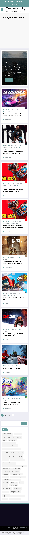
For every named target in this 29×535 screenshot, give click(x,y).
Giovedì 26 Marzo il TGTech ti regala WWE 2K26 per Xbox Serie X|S (13, 152)
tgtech (8, 147)
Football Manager (9, 463)
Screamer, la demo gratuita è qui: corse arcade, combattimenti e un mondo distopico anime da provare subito (12, 114)
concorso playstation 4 (10, 446)
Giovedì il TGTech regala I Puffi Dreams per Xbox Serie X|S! (11, 403)
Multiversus (5, 482)
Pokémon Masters (17, 488)
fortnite (17, 471)
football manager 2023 (8, 471)
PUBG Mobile (5, 492)
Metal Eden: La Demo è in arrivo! (11, 368)
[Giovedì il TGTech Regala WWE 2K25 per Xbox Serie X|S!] (14, 318)
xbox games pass (20, 496)
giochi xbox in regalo (14, 145)
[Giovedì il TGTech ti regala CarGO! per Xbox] (14, 282)
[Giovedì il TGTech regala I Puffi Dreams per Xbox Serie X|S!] (14, 387)
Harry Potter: (5, 477)
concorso (4, 440)
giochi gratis (5, 474)
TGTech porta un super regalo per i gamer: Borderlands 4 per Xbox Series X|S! (13, 226)
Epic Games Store (12, 456)
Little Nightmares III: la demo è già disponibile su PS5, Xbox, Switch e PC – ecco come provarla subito (13, 262)
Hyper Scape (22, 477)
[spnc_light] (27, 10)
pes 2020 (5, 485)
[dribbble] (14, 4)
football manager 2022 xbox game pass (11, 468)
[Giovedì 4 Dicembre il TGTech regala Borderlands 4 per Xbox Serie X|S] (14, 172)
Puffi (10, 398)
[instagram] (16, 4)
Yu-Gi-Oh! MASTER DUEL (15, 499)
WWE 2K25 (12, 329)
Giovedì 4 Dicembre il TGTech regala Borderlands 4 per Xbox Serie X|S (13, 190)
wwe (11, 147)
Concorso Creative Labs (9, 442)
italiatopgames (7, 479)
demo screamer (13, 109)
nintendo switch (14, 482)
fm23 (16, 460)
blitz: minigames (18, 434)
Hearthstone (14, 477)
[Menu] (2, 9)
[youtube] (18, 4)
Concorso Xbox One (8, 449)
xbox (19, 69)
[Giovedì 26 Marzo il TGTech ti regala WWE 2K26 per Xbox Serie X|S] (14, 134)
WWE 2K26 (15, 147)
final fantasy (5, 460)
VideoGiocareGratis (15, 8)
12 (9, 415)
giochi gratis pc (14, 474)
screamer (19, 109)
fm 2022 (22, 460)
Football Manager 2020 (8, 466)
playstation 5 (7, 488)
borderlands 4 (12, 183)
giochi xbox (12, 293)
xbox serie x (13, 185)
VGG (7, 69)
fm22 (12, 460)
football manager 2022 (21, 466)
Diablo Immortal (19, 452)
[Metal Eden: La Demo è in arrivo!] (14, 354)
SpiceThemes (15, 528)
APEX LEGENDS (7, 434)
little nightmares (13, 257)
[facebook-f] (11, 4)
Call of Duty (6, 437)
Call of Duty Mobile (16, 437)
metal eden (12, 365)
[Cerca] (24, 10)
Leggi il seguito (8, 79)
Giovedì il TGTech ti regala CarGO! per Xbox (13, 298)
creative (18, 449)
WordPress (16, 527)
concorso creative (12, 440)
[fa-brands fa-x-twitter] (12, 4)
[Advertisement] (14, 32)
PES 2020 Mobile (13, 485)
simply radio (19, 221)
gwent (20, 474)
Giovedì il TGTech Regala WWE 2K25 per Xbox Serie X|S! (13, 334)
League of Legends (16, 479)
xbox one (5, 499)
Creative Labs (8, 452)
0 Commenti (7, 111)
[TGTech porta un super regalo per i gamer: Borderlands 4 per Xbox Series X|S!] (14, 210)
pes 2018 (21, 482)
